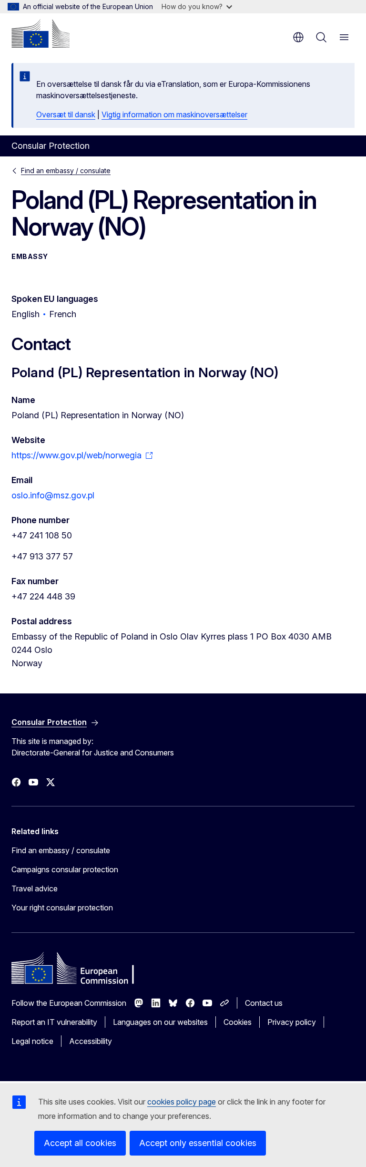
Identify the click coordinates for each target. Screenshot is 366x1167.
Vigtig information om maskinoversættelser (174, 114)
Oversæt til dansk (65, 114)
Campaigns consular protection (64, 869)
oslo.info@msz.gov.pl (52, 495)
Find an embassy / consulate (66, 170)
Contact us (264, 1003)
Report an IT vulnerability (54, 1022)
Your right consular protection (62, 907)
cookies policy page (181, 1101)
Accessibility (90, 1041)
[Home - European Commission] (40, 33)
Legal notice (32, 1041)
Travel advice (34, 888)
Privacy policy (291, 1022)
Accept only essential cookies (197, 1143)
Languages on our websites (160, 1022)
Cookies (238, 1022)
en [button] (298, 37)
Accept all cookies (80, 1143)
